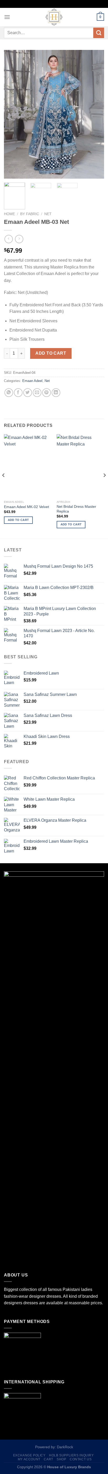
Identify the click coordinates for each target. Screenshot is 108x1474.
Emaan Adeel (32, 381)
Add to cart (50, 353)
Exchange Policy (29, 1455)
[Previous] (12, 114)
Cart (48, 1459)
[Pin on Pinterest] (46, 392)
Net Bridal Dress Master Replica (76, 509)
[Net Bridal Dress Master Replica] (80, 466)
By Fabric (29, 214)
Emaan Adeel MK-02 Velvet (26, 507)
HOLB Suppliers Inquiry (71, 1455)
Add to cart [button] (18, 519)
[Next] (95, 114)
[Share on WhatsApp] (8, 392)
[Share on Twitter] (27, 392)
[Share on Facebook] (18, 392)
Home (9, 214)
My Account (29, 1459)
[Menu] (7, 17)
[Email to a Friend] (37, 392)
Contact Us (80, 1459)
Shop (61, 1459)
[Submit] (98, 33)
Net (48, 214)
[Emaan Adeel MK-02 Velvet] (27, 466)
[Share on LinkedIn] (56, 392)
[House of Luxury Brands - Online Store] (54, 17)
